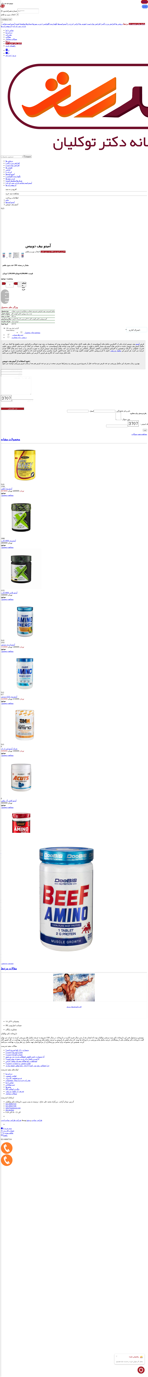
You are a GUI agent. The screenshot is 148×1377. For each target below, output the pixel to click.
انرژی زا (70, 24)
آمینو (137, 344)
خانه (7, 200)
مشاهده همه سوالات (139, 434)
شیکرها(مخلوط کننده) (23, 24)
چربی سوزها (37, 24)
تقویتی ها (82, 24)
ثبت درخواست (6, 19)
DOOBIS (144, 2)
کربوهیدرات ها (6, 26)
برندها (125, 24)
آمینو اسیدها (62, 24)
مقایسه (145, 6)
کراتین (76, 24)
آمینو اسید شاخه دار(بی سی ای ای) (19, 183)
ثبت (145, 430)
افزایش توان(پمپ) (93, 24)
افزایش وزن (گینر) (108, 24)
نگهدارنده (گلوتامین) (49, 24)
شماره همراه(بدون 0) (9, 11)
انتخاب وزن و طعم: (8, 15)
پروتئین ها (119, 24)
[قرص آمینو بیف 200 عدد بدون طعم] (2, 6)
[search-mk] (2, 22)
